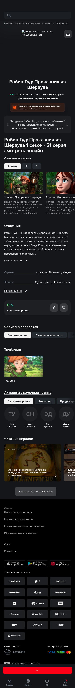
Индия (67, 272)
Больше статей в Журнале (36, 491)
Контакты (10, 551)
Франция (40, 98)
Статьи (8, 508)
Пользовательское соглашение (24, 526)
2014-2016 (22, 94)
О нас (7, 544)
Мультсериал (56, 94)
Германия (52, 98)
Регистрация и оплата (18, 512)
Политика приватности (18, 519)
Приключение (25, 98)
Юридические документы (20, 533)
